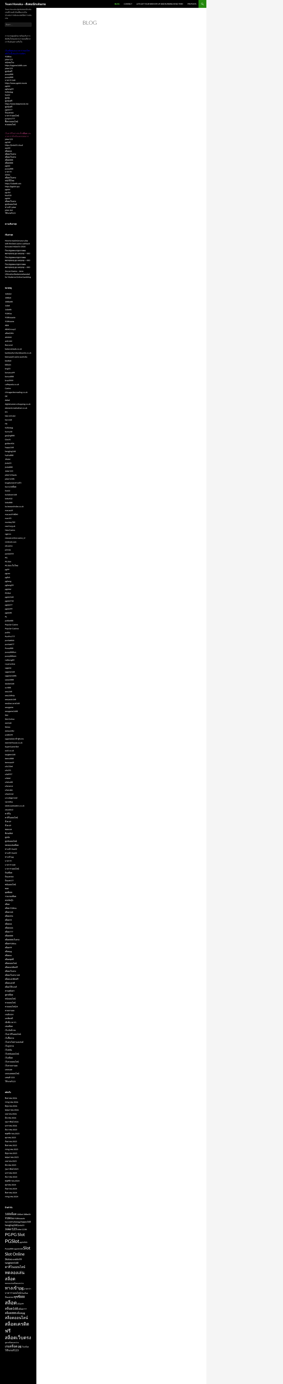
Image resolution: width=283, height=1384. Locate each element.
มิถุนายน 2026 (11, 1106)
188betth (9, 301)
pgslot (7, 86)
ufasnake (9, 790)
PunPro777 (10, 636)
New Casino (10, 530)
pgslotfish (23, 1242)
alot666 (8, 337)
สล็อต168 (9, 912)
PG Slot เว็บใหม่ (11, 565)
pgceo (7, 573)
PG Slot (8, 561)
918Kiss (8, 313)
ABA (7, 325)
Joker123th (22, 1229)
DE (6, 396)
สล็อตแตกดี (10, 983)
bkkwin (8, 364)
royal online (10, 664)
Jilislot (7, 459)
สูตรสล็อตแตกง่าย (12, 1342)
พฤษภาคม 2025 (12, 1157)
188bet (8, 297)
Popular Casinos (12, 628)
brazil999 (9, 380)
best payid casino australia (16, 357)
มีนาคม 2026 (10, 1118)
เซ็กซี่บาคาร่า (10, 1022)
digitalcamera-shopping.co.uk (17, 404)
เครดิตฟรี (9, 1018)
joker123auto (11, 475)
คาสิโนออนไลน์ (11, 817)
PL (6, 616)
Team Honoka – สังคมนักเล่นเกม (25, 4)
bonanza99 (10, 372)
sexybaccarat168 (12, 703)
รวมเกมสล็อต (10, 896)
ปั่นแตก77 (9, 880)
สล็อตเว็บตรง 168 (12, 975)
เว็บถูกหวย (9, 1046)
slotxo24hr (9, 731)
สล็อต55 (8, 920)
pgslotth (8, 613)
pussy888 (9, 74)
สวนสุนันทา (10, 991)
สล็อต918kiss (10, 943)
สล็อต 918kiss (11, 908)
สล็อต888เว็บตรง (12, 939)
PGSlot (8, 593)
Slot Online (9, 719)
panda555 (9, 553)
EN (6, 412)
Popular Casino (11, 624)
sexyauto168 (10, 699)
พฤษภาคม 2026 (12, 1110)
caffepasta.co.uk (12, 384)
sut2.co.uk (9, 750)
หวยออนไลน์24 (11, 1006)
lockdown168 (11, 494)
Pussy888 (9, 648)
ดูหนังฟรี (8, 71)
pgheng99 (9, 89)
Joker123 (9, 471)
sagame (8, 668)
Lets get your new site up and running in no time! (159, 4)
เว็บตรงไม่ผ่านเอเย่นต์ (14, 1042)
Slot (6, 715)
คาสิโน (8, 813)
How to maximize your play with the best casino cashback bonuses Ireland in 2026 (17, 243)
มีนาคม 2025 (10, 1165)
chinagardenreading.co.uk (16, 392)
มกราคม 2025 (11, 1173)
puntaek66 (9, 640)
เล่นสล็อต (9, 1026)
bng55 (7, 368)
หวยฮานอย (9, 1010)
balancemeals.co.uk (13, 349)
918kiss (8, 56)
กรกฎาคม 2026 (11, 1102)
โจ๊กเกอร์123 (10, 213)
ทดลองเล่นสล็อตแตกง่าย (14, 1283)
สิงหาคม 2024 (11, 1192)
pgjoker (8, 589)
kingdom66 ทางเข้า (13, 483)
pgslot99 (8, 609)
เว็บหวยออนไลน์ (12, 1061)
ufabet (7, 778)
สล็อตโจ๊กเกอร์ (11, 987)
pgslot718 (9, 601)
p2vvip (8, 550)
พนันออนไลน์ (10, 884)
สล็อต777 (9, 931)
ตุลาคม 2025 (10, 1137)
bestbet (8, 360)
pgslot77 (8, 109)
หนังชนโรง (9, 62)
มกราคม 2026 (11, 1125)
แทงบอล (8, 1069)
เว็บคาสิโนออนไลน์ (13, 1034)
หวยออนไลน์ (10, 124)
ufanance (9, 786)
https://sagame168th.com (16, 65)
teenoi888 (9, 758)
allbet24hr (9, 333)
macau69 (9, 510)
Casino (8, 388)
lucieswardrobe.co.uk (14, 506)
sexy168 (8, 691)
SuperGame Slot (12, 746)
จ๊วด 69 (8, 821)
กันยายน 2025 (11, 1141)
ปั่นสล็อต (8, 872)
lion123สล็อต (10, 487)
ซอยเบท (8, 829)
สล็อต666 (9, 928)
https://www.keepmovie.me (16, 104)
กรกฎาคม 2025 (11, 1149)
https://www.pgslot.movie (16, 83)
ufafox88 (9, 782)
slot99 (7, 148)
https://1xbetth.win (13, 183)
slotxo (7, 174)
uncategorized (11, 798)
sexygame (9, 707)
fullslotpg (9, 92)
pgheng (8, 581)
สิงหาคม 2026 (11, 1098)
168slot (8, 294)
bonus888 (9, 376)
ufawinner (9, 794)
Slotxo (7, 727)
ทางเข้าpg (9, 857)
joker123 (9, 59)
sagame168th (11, 676)
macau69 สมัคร (11, 514)
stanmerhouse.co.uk (13, 742)
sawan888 (9, 679)
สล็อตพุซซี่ (9, 959)
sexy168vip (10, 695)
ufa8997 (8, 774)
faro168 (8, 420)
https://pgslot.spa (12, 186)
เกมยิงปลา (9, 1014)
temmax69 (9, 762)
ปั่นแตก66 (9, 112)
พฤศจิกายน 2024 (12, 1181)
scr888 (8, 687)
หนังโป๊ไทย (9, 180)
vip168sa (9, 802)
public (7, 632)
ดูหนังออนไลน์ (11, 204)
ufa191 (8, 770)
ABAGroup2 (10, 329)
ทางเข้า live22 (11, 849)
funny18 (8, 431)
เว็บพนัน (8, 1050)
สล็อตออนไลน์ (11, 963)
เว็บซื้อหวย (9, 1038)
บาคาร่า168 (10, 80)
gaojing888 (10, 435)
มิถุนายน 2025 (11, 1153)
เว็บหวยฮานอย (11, 1065)
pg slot (7, 192)
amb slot (8, 341)
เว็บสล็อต (9, 1057)
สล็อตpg (8, 951)
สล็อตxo (8, 955)
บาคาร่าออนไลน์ (12, 115)
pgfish (7, 577)
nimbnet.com (10, 542)
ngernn (8, 534)
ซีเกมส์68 (9, 833)
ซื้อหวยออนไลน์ (11, 121)
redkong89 (9, 660)
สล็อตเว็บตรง (10, 154)
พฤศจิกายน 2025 (12, 1133)
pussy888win (10, 656)
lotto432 (8, 498)
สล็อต (7, 904)
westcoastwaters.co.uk (14, 805)
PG (6, 557)
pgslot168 (9, 597)
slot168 (8, 723)
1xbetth (8, 309)
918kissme (9, 321)
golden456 (9, 443)
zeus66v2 (9, 809)
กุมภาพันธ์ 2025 (12, 1169)
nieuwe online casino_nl (15, 538)
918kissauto (10, 317)
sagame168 (10, 672)
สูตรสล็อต (9, 994)
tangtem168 (10, 754)
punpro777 (10, 118)
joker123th (10, 479)
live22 (7, 95)
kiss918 (8, 195)
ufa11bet (9, 766)
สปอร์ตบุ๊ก (9, 900)
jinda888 (9, 467)
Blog (117, 4)
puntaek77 (9, 644)
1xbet (7, 305)
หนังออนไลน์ (10, 998)
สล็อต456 (9, 916)
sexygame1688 (11, 711)
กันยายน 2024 (11, 1188)
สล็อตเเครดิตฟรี (11, 979)
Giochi (8, 439)
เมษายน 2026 (11, 1114)
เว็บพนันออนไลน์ (12, 1054)
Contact (128, 4)
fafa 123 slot (10, 416)
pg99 (7, 569)
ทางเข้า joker (10, 207)
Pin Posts (192, 4)
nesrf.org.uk (10, 526)
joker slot (9, 210)
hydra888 (9, 455)
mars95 (8, 518)
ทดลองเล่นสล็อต (12, 845)
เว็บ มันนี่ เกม (10, 1030)
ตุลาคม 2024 (10, 1184)
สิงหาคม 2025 (11, 1145)
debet (7, 400)
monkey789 (10, 522)
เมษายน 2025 (11, 1161)
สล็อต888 (9, 160)
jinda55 (8, 463)
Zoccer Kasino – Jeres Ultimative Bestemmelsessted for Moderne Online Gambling (18, 274)
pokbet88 (9, 620)
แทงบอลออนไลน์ (12, 1073)
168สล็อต (11, 1214)
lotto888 (8, 502)
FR (6, 424)
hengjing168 (10, 451)
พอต (7, 888)
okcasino (9, 546)
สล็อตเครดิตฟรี (11, 967)
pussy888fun (10, 652)
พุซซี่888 (8, 892)
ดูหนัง (7, 98)
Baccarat (9, 345)
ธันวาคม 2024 (11, 1177)
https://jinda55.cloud (14, 145)
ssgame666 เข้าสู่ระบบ (14, 739)
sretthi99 (9, 735)
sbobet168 (9, 683)
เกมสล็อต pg (13, 1346)
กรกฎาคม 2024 (11, 1196)
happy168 (9, 447)
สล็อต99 (8, 947)
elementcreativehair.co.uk (16, 408)
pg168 (7, 142)
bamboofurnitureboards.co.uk (18, 353)
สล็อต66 (8, 151)
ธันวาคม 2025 (11, 1129)
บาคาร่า (8, 171)
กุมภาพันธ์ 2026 (12, 1121)
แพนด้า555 (10, 1077)
